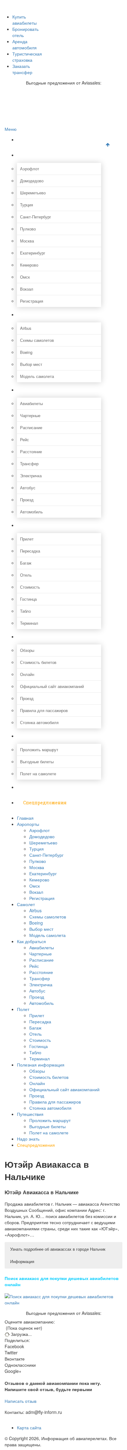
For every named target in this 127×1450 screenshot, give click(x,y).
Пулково (28, 229)
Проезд (27, 500)
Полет (30, 525)
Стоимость (30, 587)
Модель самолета (37, 376)
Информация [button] (22, 1261)
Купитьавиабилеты (24, 20)
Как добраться (39, 390)
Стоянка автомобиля (39, 722)
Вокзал (26, 289)
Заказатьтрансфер (22, 69)
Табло (25, 611)
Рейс (24, 439)
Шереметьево (33, 193)
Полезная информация (49, 637)
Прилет (27, 539)
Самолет (33, 314)
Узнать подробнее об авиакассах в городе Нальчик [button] (57, 1249)
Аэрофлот (29, 169)
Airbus (25, 328)
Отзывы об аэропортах (38, 16)
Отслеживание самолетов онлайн (48, 23)
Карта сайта (29, 1427)
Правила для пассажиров (44, 710)
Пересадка (30, 551)
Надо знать (36, 787)
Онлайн (27, 674)
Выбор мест (31, 364)
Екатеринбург (32, 253)
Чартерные (30, 415)
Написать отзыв (20, 1401)
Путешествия (38, 736)
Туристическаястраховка (27, 57)
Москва (27, 241)
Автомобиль (31, 512)
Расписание (31, 427)
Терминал (29, 623)
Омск (25, 277)
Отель (26, 575)
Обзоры (27, 650)
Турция (26, 205)
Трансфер (29, 463)
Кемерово (29, 265)
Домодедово (31, 181)
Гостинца (28, 599)
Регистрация (31, 301)
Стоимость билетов (38, 662)
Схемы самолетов (37, 340)
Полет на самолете (38, 774)
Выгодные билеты (37, 761)
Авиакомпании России (37, 3)
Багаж (25, 563)
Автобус (27, 488)
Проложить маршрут (39, 749)
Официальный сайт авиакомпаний (52, 686)
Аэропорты (35, 155)
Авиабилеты (31, 403)
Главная (32, 140)
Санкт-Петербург (35, 217)
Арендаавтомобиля (24, 44)
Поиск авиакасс (31, 36)
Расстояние (31, 451)
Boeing (26, 352)
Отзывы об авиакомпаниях (42, 10)
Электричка (31, 475)
